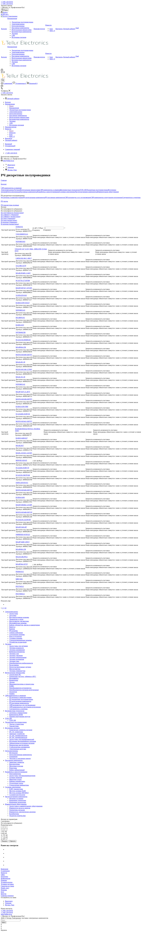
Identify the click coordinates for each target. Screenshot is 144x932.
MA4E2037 (20, 445)
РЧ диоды (4, 201)
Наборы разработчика (17, 781)
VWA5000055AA (22, 234)
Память (12, 694)
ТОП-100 (83, 190)
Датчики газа (14, 653)
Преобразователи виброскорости (21, 663)
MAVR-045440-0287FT (24, 355)
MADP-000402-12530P (24, 505)
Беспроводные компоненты (21, 32)
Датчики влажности (16, 648)
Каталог (4, 29)
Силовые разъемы (15, 638)
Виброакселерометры (17, 652)
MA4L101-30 (20, 377)
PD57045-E (20, 586)
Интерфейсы (13, 678)
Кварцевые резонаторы (17, 802)
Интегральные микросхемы (22, 30)
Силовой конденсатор (17, 795)
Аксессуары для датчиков (18, 646)
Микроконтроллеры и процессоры (21, 684)
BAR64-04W (20, 497)
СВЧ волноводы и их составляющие (78, 197)
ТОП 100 (12, 720)
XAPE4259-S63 (21, 295)
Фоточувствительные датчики (20, 667)
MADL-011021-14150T (24, 453)
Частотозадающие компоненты (86, 192)
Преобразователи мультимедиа (20, 688)
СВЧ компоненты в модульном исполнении (106, 197)
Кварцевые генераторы (17, 800)
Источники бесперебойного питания (22, 741)
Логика (12, 682)
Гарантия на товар (7, 886)
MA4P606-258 (21, 549)
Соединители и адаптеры (131, 197)
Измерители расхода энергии (19, 808)
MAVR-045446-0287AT (24, 490)
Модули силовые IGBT (17, 791)
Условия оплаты (6, 882)
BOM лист (4, 14)
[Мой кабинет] (2, 70)
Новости (48, 25)
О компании (5, 871)
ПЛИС (11, 686)
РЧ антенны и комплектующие (12, 197)
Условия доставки (7, 884)
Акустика (12, 615)
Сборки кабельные (16, 633)
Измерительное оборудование (108, 192)
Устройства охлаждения (17, 642)
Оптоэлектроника (18, 26)
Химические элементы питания (20, 730)
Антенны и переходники (18, 713)
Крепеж (12, 629)
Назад (11, 106)
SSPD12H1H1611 (22, 483)
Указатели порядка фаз (17, 816)
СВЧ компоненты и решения (50, 190)
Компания (4, 869)
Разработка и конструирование (48, 192)
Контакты (59, 29)
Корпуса (12, 627)
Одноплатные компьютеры (19, 785)
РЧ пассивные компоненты (55, 197)
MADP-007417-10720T (24, 288)
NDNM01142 (20, 384)
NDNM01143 (20, 310)
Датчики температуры (17, 671)
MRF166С (19, 579)
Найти (3, 922)
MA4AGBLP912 (22, 557)
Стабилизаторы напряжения (19, 747)
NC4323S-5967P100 (23, 475)
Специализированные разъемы (20, 640)
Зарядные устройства (17, 734)
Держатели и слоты (16, 619)
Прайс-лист (5, 888)
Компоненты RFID (16, 714)
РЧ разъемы (13, 631)
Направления (12, 18)
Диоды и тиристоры (16, 724)
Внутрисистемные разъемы (19, 617)
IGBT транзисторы (16, 789)
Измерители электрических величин (22, 812)
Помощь (4, 880)
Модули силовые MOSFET (19, 793)
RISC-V (52, 31)
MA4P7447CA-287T (23, 392)
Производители (39, 29)
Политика (4, 876)
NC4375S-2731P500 (23, 280)
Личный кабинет (69, 29)
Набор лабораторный (17, 770)
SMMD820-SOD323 (23, 534)
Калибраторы (14, 814)
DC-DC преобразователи (18, 737)
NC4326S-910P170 (22, 468)
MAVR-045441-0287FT (24, 421)
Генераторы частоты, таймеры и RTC (22, 676)
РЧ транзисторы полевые (10, 205)
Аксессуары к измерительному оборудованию (25, 806)
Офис (3, 875)
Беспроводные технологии (70, 190)
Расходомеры (14, 665)
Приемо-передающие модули (19, 716)
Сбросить (13, 841)
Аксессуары (13, 613)
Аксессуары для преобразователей (21, 739)
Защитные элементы (16, 762)
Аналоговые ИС (15, 674)
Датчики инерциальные (17, 657)
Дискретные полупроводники (22, 22)
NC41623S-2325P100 (23, 520)
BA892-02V (20, 325)
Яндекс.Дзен (12, 170)
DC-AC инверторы (16, 732)
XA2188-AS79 (21, 266)
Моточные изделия (16, 766)
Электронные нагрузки (17, 749)
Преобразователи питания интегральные (24, 690)
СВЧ (13, 35)
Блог (51, 29)
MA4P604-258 (21, 347)
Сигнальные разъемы (17, 634)
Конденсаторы (14, 764)
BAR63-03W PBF (22, 406)
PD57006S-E (20, 594)
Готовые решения (15, 777)
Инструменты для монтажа (19, 621)
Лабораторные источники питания (21, 743)
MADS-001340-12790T (24, 369)
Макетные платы (15, 779)
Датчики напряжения (17, 650)
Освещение (13, 756)
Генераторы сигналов (17, 810)
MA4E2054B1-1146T (23, 273)
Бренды (3, 894)
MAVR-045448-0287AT (24, 512)
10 (5, 608)
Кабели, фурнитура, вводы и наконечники (24, 625)
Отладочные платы (16, 783)
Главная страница (7, 896)
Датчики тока (14, 661)
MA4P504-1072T (22, 564)
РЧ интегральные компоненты (34, 197)
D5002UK (19, 227)
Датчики (15, 33)
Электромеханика (18, 24)
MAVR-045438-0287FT (24, 399)
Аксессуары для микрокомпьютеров (22, 776)
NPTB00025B (21, 332)
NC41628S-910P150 (23, 414)
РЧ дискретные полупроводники (21, 699)
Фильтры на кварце (16, 798)
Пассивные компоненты (20, 28)
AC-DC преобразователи (18, 735)
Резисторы (13, 768)
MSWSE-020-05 (21, 460)
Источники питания (19, 37)
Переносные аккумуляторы (19, 745)
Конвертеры (13, 680)
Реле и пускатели (15, 636)
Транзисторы (14, 726)
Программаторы (15, 774)
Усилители (13, 692)
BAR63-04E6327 (22, 438)
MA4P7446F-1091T (23, 542)
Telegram (11, 167)
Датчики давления (16, 655)
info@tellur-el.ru (8, 161)
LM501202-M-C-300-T (24, 258)
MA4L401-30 (20, 362)
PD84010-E (20, 572)
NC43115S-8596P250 (23, 340)
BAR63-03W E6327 (23, 303)
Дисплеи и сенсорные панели (20, 758)
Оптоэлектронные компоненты (20, 755)
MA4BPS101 (20, 318)
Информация (5, 878)
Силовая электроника (67, 192)
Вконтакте (11, 165)
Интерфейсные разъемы (18, 623)
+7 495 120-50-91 (7, 2)
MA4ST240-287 (21, 527)
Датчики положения (16, 659)
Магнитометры (14, 669)
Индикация (13, 753)
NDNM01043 (20, 241)
